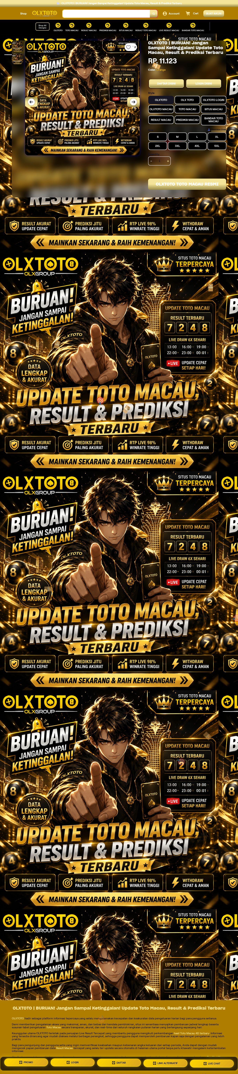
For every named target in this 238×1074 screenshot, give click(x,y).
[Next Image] (133, 102)
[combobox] (106, 14)
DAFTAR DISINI (166, 83)
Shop (23, 13)
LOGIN (75, 1062)
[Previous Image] (31, 102)
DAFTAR (121, 1063)
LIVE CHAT (214, 1063)
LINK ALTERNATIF (168, 1063)
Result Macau (64, 1048)
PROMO (28, 1062)
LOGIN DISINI (203, 83)
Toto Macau (53, 1027)
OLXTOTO (18, 1018)
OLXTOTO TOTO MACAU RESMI (187, 184)
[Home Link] (45, 13)
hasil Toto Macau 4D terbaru (191, 1033)
